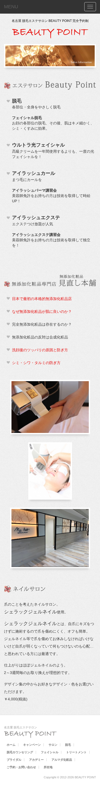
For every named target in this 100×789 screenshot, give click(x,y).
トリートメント (76, 752)
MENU (11, 6)
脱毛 (68, 744)
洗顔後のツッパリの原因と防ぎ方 (40, 350)
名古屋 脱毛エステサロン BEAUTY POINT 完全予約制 (50, 21)
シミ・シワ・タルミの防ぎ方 (36, 363)
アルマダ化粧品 (61, 759)
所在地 (48, 767)
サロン (53, 744)
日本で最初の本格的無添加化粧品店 (42, 299)
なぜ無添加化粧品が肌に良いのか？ (42, 311)
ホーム (11, 744)
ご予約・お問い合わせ (21, 767)
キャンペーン (32, 744)
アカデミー (36, 759)
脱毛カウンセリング (20, 752)
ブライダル (14, 759)
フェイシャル (49, 752)
